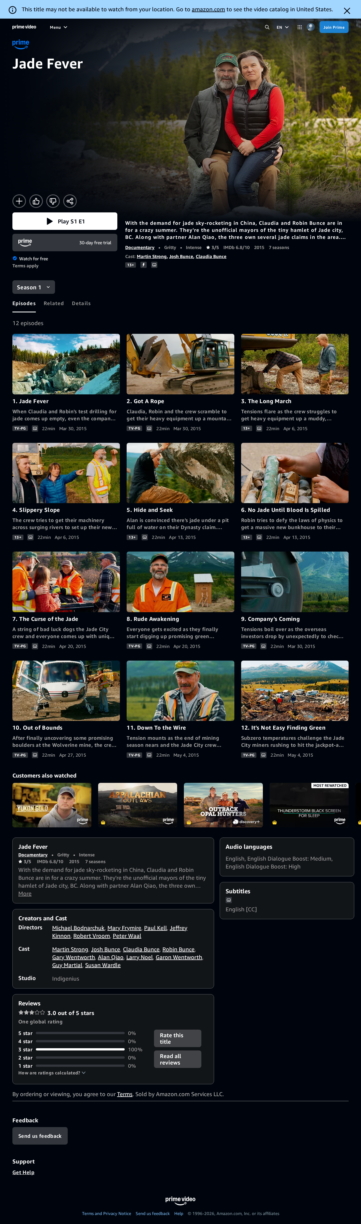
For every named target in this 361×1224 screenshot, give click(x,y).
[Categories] (299, 27)
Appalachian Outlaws (137, 805)
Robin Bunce (178, 949)
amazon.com (208, 9)
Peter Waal (127, 935)
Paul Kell (155, 928)
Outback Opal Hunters (223, 805)
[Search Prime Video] (267, 27)
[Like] (36, 201)
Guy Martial (67, 965)
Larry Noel (139, 957)
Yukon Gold (51, 805)
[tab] (24, 303)
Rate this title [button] (171, 1038)
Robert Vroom (91, 935)
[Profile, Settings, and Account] (310, 27)
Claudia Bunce (211, 256)
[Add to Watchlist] (19, 201)
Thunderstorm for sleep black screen (309, 805)
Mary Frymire (124, 928)
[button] (64, 221)
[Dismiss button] (347, 11)
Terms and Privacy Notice (106, 1213)
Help (178, 1213)
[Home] (24, 27)
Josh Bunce (181, 256)
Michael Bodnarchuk (78, 928)
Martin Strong (152, 256)
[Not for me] (53, 201)
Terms (125, 1094)
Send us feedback (153, 1213)
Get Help (23, 1172)
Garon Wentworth (179, 957)
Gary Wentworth (73, 957)
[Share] (70, 201)
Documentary (140, 247)
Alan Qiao (111, 957)
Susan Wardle (103, 965)
